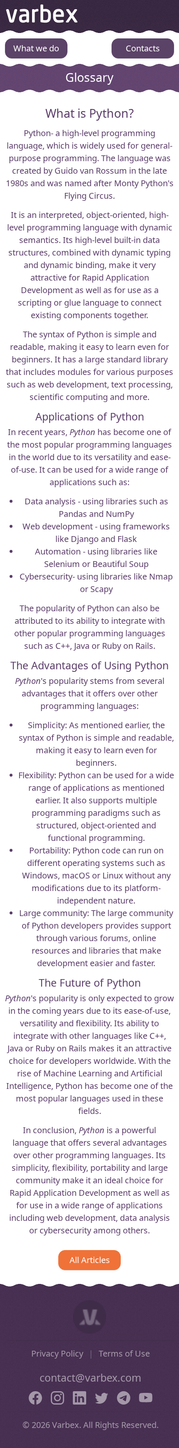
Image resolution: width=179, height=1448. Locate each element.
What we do (36, 48)
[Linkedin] (79, 1397)
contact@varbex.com (90, 1377)
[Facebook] (35, 1397)
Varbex (42, 13)
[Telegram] (123, 1397)
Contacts (143, 48)
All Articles (90, 1260)
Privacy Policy (57, 1353)
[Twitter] (101, 1397)
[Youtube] (145, 1397)
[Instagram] (57, 1397)
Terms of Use (124, 1353)
